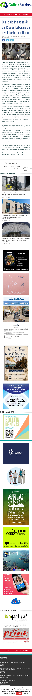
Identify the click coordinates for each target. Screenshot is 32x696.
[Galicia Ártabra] (16, 5)
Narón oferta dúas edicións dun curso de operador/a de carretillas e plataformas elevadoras (14, 194)
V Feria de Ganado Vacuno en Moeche (20, 169)
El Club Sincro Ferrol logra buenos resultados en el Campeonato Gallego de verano (12, 164)
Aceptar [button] (19, 693)
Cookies (13, 680)
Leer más (25, 693)
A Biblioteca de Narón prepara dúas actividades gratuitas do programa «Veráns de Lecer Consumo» (16, 240)
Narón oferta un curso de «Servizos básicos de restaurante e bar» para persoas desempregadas (15, 217)
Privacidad (8, 680)
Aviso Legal (3, 680)
